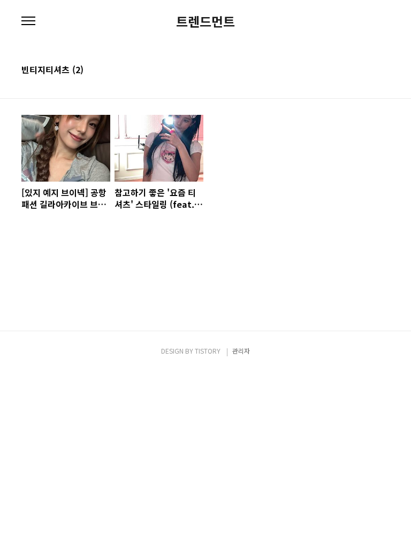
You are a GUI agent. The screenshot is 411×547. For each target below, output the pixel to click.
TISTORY (207, 350)
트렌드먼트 (205, 21)
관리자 (241, 350)
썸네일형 (368, 70)
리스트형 (383, 70)
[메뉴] (28, 21)
